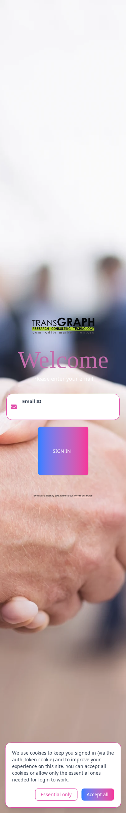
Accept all (98, 794)
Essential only (56, 794)
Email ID (31, 401)
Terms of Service (83, 495)
